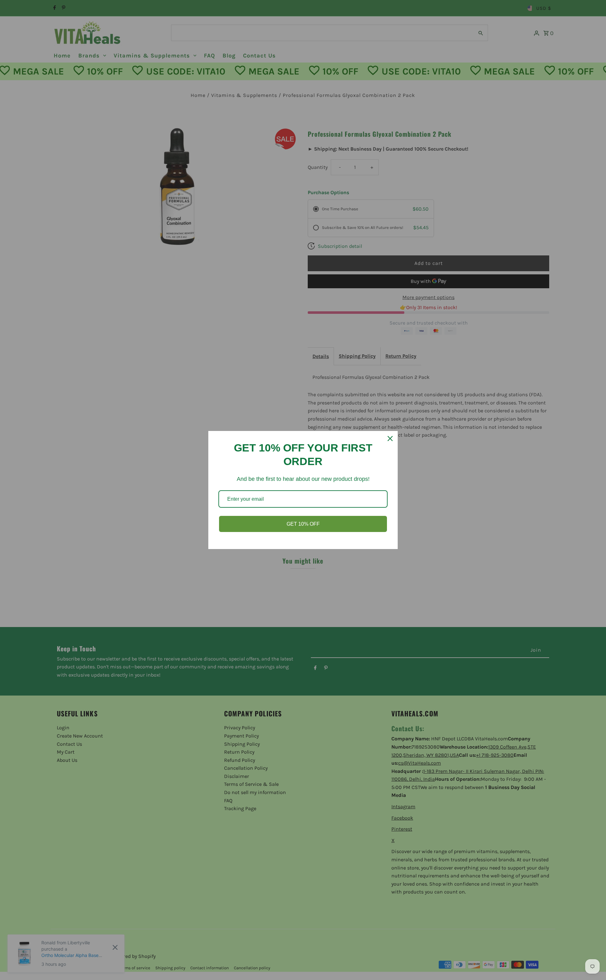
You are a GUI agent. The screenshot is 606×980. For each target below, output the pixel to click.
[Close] (390, 438)
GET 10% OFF (303, 524)
